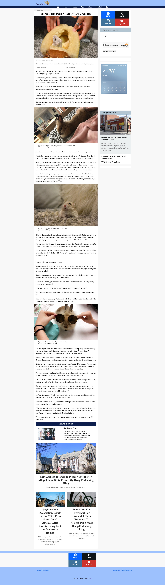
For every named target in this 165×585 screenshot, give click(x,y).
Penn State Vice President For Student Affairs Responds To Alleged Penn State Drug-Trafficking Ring (82, 519)
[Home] (43, 4)
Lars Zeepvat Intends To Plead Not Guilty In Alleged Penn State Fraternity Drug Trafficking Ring (66, 480)
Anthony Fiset (42, 67)
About (90, 7)
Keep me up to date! (109, 51)
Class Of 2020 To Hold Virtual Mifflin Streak (113, 157)
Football (99, 7)
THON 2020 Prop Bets (110, 162)
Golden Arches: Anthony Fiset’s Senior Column (114, 138)
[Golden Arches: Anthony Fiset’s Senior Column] (115, 135)
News (65, 7)
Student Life (40, 10)
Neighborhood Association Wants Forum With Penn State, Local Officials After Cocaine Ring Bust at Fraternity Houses (50, 521)
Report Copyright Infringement (122, 570)
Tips (82, 7)
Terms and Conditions (42, 570)
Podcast (74, 7)
